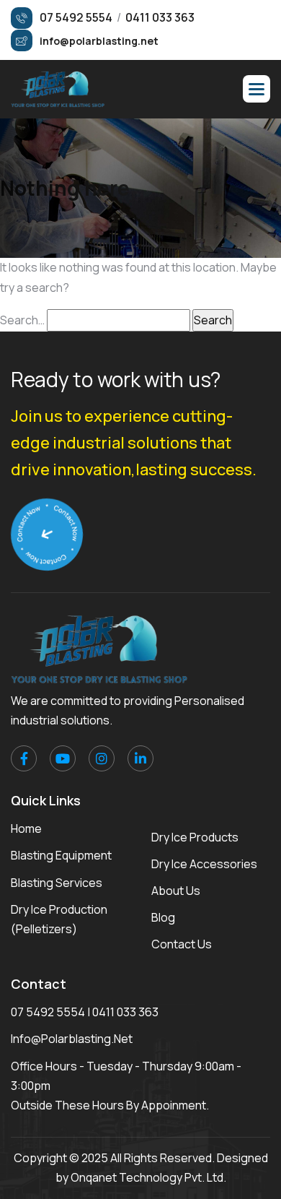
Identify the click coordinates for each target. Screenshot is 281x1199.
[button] (256, 89)
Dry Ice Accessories (204, 864)
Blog (163, 917)
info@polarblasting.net (72, 1039)
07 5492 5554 (48, 1012)
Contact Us (181, 944)
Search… (22, 320)
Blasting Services (56, 883)
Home (26, 828)
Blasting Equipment (61, 855)
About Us (175, 891)
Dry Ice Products (194, 837)
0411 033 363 (125, 1012)
